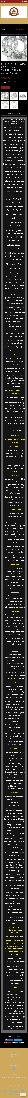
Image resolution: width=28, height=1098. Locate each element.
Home (3, 29)
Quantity (3, 82)
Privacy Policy (14, 1056)
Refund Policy (14, 1060)
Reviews (17, 113)
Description (10, 113)
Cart (25, 1)
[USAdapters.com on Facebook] (14, 1069)
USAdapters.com (18, 1085)
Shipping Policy (14, 1058)
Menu (4, 1)
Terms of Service (14, 1054)
